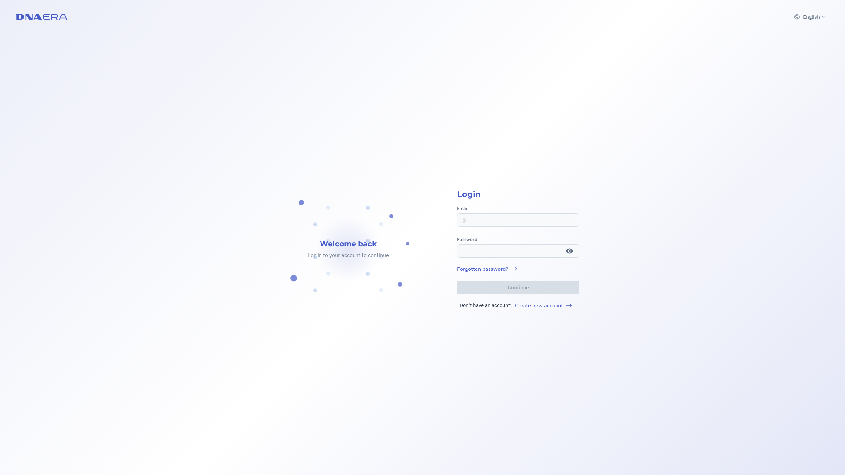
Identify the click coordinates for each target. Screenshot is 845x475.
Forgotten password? (482, 269)
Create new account (539, 305)
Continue (518, 287)
